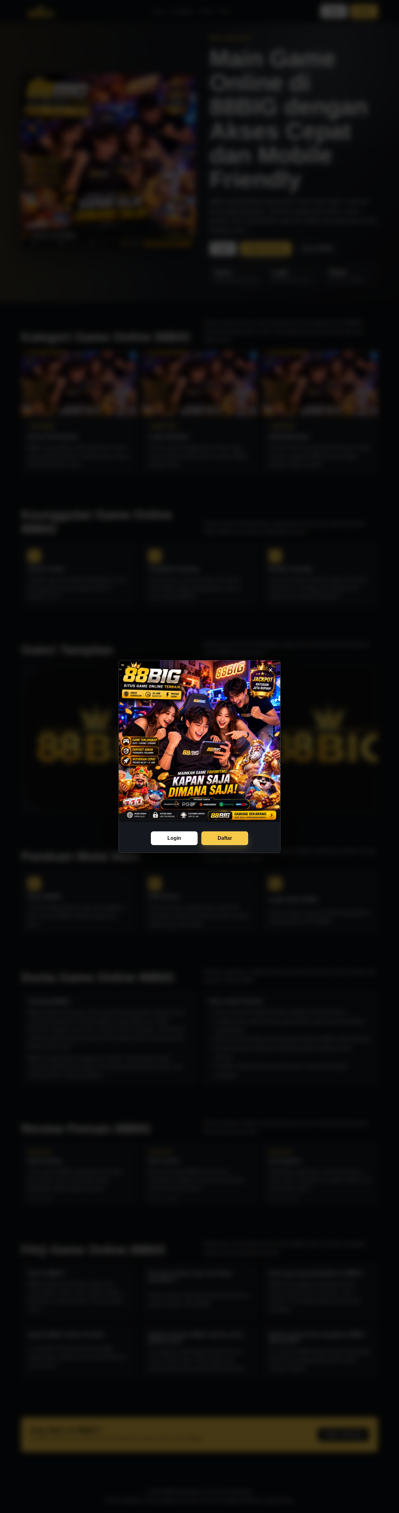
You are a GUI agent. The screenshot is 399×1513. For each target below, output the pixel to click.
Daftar (225, 838)
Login (174, 838)
